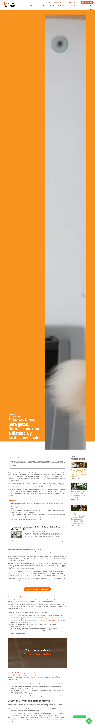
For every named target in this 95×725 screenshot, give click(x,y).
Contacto (90, 9)
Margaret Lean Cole (15, 458)
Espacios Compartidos (50, 620)
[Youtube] (73, 2)
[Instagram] (66, 2)
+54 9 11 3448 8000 (54, 2)
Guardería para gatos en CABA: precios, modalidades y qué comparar (78, 494)
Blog (91, 6)
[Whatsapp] (46, 2)
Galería (52, 6)
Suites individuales (37, 654)
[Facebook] (70, 2)
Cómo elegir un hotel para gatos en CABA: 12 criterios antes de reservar (78, 473)
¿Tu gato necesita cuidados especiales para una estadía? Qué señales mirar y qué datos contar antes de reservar (78, 518)
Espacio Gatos (38, 483)
